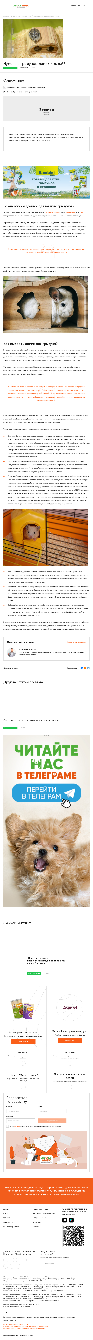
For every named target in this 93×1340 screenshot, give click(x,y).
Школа (6, 1213)
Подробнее (69, 1040)
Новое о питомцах (41, 1209)
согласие (17, 1126)
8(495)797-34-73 (31, 1291)
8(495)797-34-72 (17, 1291)
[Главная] (21, 5)
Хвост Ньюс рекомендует (44, 1213)
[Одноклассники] (85, 668)
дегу (81, 212)
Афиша (6, 1209)
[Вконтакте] (5, 1260)
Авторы (36, 1227)
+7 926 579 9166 (35, 1305)
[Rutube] (18, 1266)
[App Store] (64, 1220)
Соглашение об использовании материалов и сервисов (25, 1326)
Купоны (6, 1218)
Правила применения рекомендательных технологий (24, 1328)
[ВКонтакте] (82, 668)
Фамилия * (10, 1116)
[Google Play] (71, 1220)
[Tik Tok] (12, 1266)
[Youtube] (12, 1260)
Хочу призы (23, 1041)
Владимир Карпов (27, 649)
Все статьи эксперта (76, 642)
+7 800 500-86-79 (78, 6)
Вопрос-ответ (39, 1218)
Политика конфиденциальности (15, 1324)
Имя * (40, 1107)
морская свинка (53, 212)
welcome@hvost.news (50, 1301)
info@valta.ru (60, 1291)
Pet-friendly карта (11, 1227)
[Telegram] (88, 668)
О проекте (8, 1222)
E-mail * (9, 1107)
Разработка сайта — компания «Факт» (18, 1335)
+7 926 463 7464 (29, 1306)
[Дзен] (5, 1266)
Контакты (37, 1222)
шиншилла (70, 212)
